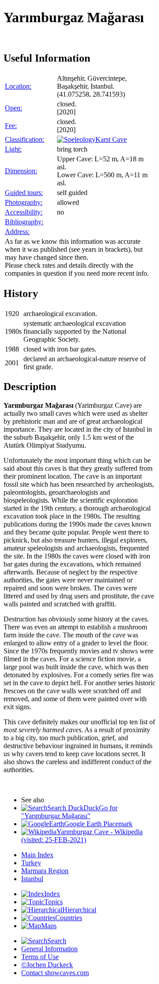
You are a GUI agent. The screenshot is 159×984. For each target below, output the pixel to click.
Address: (17, 231)
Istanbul (32, 878)
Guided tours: (24, 192)
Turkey (31, 863)
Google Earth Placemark (98, 824)
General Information (49, 949)
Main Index (37, 855)
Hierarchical (79, 910)
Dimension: (21, 171)
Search (56, 941)
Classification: (24, 139)
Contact (55, 972)
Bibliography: (24, 222)
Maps (49, 925)
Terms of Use (40, 957)
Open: (13, 108)
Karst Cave (111, 139)
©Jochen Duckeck (47, 964)
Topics (53, 902)
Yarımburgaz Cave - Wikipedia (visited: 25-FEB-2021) (82, 835)
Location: (18, 86)
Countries (68, 918)
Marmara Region (44, 871)
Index (52, 894)
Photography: (23, 202)
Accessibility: (23, 212)
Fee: (11, 125)
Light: (13, 149)
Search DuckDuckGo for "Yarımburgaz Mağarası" (69, 812)
